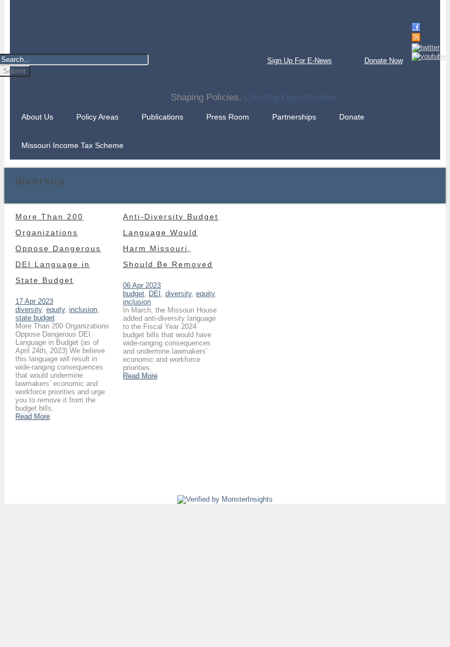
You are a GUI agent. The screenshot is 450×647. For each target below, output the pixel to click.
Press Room (227, 116)
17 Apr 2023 (34, 301)
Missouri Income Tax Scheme (72, 145)
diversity (28, 309)
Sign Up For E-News (299, 60)
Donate (351, 116)
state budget (35, 318)
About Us (37, 116)
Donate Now (383, 60)
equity (55, 309)
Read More (32, 416)
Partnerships (294, 116)
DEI (155, 294)
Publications (162, 116)
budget (133, 294)
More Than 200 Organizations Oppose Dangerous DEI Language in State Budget (58, 248)
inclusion (83, 309)
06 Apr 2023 (142, 285)
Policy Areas (97, 116)
